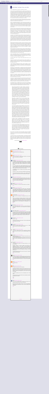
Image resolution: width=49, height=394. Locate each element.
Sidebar (11, 3)
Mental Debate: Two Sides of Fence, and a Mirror (20, 7)
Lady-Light (14, 234)
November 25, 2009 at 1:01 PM (17, 155)
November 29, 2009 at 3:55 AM (18, 260)
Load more (20, 298)
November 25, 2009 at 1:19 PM (19, 160)
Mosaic (9, 3)
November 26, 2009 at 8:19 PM (19, 241)
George (13, 254)
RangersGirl (14, 241)
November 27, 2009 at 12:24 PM (18, 254)
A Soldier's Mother (24, 140)
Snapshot (14, 3)
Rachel (13, 155)
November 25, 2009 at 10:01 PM (19, 217)
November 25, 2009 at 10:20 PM (19, 224)
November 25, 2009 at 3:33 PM (20, 194)
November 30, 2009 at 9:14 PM (18, 279)
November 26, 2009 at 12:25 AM (19, 229)
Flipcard (4, 3)
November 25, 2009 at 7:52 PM (22, 210)
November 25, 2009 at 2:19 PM (17, 176)
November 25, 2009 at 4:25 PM (19, 204)
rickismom (14, 229)
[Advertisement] (35, 18)
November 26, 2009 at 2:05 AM (18, 234)
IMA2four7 (14, 183)
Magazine (6, 3)
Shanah (13, 260)
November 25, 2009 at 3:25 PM (18, 183)
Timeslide (17, 3)
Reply (13, 174)
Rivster (13, 279)
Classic (1, 3)
